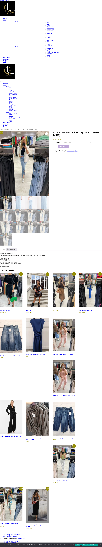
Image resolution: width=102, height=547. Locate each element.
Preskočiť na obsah (4, 0)
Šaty (48, 22)
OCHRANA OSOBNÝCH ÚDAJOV (12, 534)
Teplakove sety (50, 40)
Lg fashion (5, 18)
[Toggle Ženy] (26, 86)
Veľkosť (58, 142)
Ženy (5, 129)
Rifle (48, 24)
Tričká (48, 56)
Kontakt (5, 60)
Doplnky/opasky (50, 45)
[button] (46, 133)
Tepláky (48, 25)
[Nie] (100, 545)
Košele (48, 49)
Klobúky (49, 37)
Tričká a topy (50, 26)
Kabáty (48, 36)
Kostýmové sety (50, 29)
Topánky (49, 42)
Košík (4, 62)
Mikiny (48, 51)
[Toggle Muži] (26, 112)
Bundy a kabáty (50, 48)
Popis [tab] (3, 249)
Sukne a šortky (50, 32)
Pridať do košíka (63, 146)
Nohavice (49, 34)
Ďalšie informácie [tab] (11, 249)
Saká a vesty (49, 53)
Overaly (48, 38)
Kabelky (49, 44)
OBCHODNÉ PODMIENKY (10, 536)
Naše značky (6, 59)
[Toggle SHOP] (26, 85)
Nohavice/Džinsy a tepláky (53, 52)
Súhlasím (78, 544)
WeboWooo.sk (21, 538)
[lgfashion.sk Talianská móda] (7, 16)
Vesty (48, 41)
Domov (2, 129)
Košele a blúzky (50, 28)
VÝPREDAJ (6, 57)
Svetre (48, 55)
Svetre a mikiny (50, 33)
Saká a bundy (50, 30)
